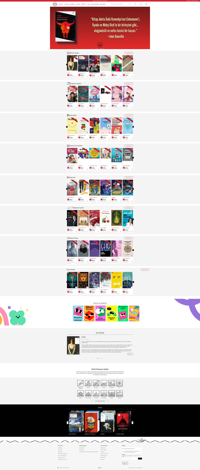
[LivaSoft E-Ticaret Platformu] (100, 467)
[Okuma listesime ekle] (76, 56)
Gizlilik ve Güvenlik (61, 457)
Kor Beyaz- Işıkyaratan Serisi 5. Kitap (93, 73)
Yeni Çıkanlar (66, 4)
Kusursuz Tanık (81, 103)
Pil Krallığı (80, 165)
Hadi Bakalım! (114, 165)
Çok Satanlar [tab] (71, 269)
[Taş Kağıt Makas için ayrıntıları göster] (94, 280)
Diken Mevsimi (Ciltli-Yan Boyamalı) (104, 103)
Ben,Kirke (80, 289)
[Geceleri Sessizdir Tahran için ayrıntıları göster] (105, 280)
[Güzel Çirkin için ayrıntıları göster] (128, 280)
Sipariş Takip (189, 0)
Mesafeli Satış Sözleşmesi (62, 453)
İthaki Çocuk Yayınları (104, 453)
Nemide (83, 337)
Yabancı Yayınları (104, 449)
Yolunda (79, 197)
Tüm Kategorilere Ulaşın (100, 401)
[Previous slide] (67, 64)
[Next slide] (133, 64)
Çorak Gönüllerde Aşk (93, 227)
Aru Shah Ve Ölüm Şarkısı (127, 197)
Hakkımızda (60, 447)
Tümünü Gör (128, 52)
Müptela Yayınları (104, 455)
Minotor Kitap (103, 457)
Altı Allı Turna (69, 103)
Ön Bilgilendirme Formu (62, 459)
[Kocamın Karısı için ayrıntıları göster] (72, 280)
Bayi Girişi (196, 0)
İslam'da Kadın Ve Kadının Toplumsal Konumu (93, 258)
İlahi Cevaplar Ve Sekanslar (116, 227)
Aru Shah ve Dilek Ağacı (104, 197)
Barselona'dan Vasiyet (104, 135)
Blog (193, 0)
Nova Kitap (103, 451)
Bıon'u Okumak (81, 258)
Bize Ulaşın (60, 449)
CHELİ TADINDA (103, 227)
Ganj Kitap (102, 459)
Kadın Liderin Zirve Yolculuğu (127, 227)
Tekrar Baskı (78, 4)
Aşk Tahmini (92, 103)
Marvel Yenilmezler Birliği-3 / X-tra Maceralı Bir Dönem (71, 165)
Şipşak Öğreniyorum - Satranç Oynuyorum (104, 165)
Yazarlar (88, 4)
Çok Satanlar (72, 4)
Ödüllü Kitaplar (102, 4)
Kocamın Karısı (70, 289)
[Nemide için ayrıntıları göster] (73, 345)
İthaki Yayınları (103, 447)
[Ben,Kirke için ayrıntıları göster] (83, 280)
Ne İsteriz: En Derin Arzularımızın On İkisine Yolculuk (82, 135)
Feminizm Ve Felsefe (115, 258)
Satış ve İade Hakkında (62, 455)
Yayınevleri (60, 4)
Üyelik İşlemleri (82, 447)
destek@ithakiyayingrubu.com (129, 448)
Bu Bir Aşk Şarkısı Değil (127, 103)
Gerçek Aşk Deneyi (115, 103)
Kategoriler (83, 4)
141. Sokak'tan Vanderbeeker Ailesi (71, 197)
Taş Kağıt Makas (93, 289)
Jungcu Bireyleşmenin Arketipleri (127, 258)
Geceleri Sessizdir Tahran (104, 289)
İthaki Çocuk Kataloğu (95, 4)
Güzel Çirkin (125, 289)
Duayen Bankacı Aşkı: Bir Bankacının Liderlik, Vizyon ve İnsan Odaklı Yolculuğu (71, 227)
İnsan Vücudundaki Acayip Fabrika (127, 165)
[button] (67, 422)
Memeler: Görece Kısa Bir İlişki (71, 135)
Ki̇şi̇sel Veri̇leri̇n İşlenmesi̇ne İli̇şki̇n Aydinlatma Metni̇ (88, 451)
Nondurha (114, 197)
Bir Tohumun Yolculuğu (93, 165)
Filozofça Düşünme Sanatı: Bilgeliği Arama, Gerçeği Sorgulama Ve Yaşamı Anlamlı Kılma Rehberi (116, 135)
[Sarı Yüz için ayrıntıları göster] (116, 280)
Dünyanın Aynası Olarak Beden (71, 258)
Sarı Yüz (113, 289)
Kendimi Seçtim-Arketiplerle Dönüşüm (93, 135)
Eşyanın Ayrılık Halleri (82, 227)
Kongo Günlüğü (103, 258)
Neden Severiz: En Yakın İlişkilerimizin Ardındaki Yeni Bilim (127, 135)
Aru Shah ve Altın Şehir (93, 197)
